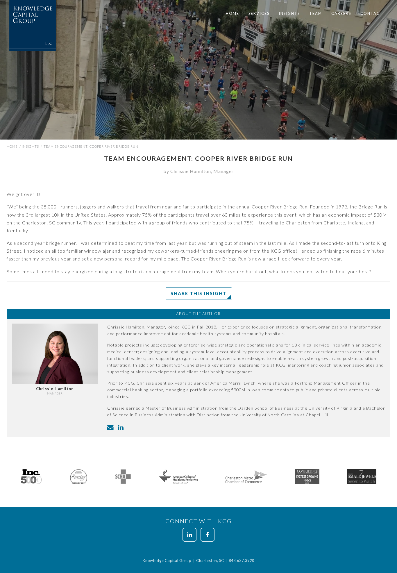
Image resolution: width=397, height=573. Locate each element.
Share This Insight (199, 293)
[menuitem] (232, 13)
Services (258, 13)
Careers (341, 13)
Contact (371, 13)
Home (232, 13)
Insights (289, 13)
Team (315, 13)
